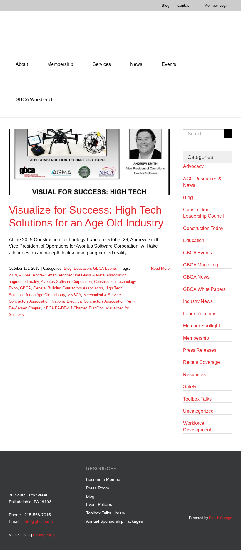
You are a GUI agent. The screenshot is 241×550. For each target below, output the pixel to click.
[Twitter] (217, 469)
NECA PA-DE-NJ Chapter (64, 308)
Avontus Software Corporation (66, 281)
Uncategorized (198, 411)
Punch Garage (220, 518)
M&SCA (74, 295)
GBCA (25, 288)
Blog (67, 268)
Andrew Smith (44, 275)
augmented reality (24, 281)
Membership (196, 338)
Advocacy (193, 166)
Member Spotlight (201, 325)
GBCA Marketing (200, 264)
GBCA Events (105, 268)
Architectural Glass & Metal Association (92, 275)
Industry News (198, 301)
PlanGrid (96, 308)
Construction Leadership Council (203, 213)
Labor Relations (199, 313)
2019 (13, 275)
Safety (189, 386)
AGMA (25, 275)
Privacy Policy (44, 535)
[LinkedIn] (206, 469)
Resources (194, 374)
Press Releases (199, 350)
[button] (68, 99)
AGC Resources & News (202, 182)
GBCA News (196, 276)
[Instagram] (228, 469)
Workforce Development (197, 426)
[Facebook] (195, 469)
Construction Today (203, 228)
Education (82, 268)
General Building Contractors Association (68, 288)
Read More (160, 268)
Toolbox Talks (197, 398)
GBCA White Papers (204, 289)
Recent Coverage (201, 362)
